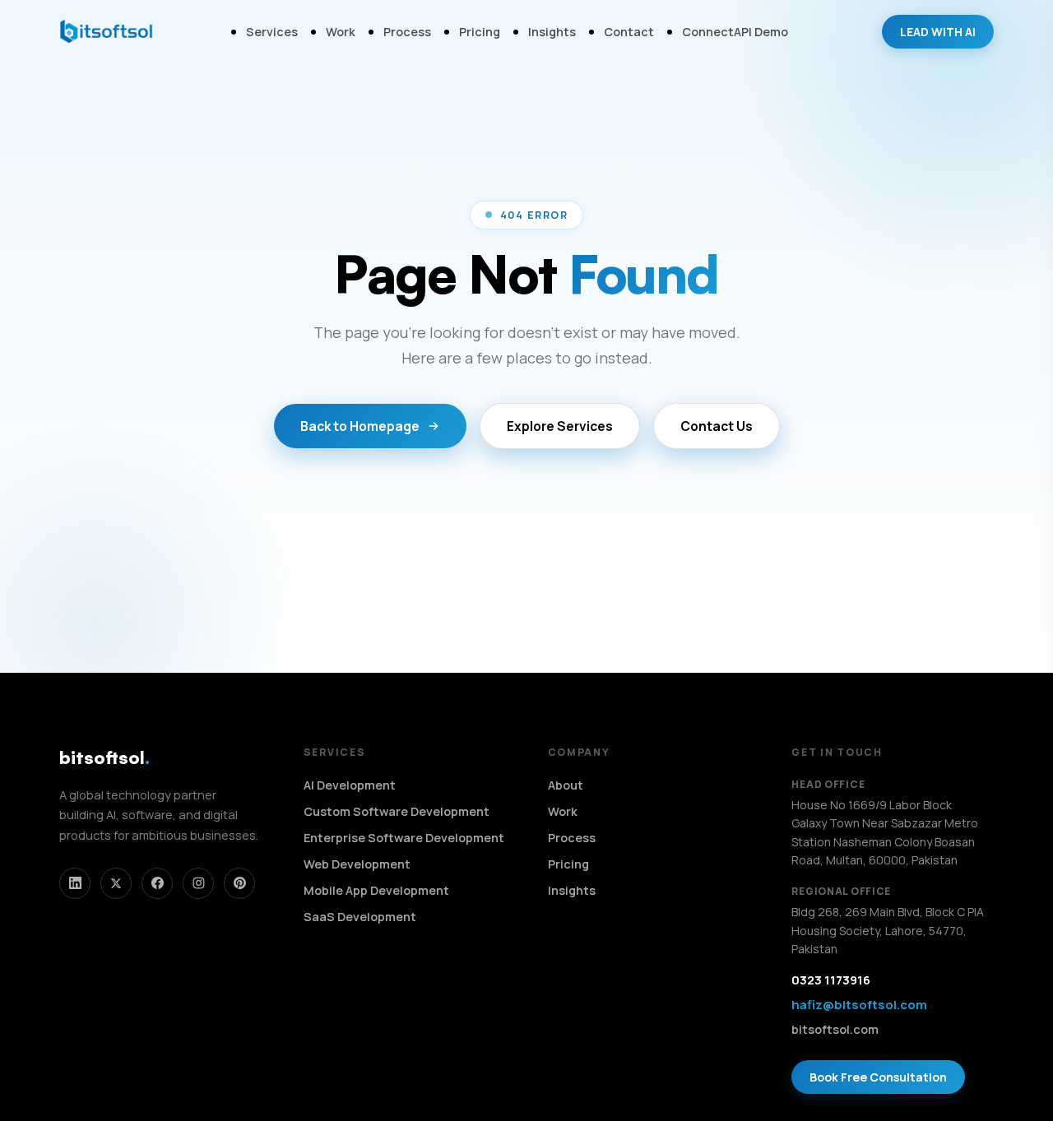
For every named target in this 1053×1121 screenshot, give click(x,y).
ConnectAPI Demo (735, 31)
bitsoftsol (104, 757)
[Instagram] (198, 883)
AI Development (350, 785)
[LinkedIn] (74, 883)
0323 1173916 (830, 980)
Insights (552, 31)
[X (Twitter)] (116, 883)
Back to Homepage (360, 426)
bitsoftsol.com (835, 1029)
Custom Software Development (396, 811)
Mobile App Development (376, 890)
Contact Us (716, 426)
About (565, 785)
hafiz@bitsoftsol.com (859, 1004)
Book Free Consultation (878, 1077)
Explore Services (560, 426)
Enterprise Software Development (404, 837)
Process (407, 31)
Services (272, 31)
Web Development (357, 864)
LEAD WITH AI (938, 31)
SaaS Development (360, 916)
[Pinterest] (239, 883)
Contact (629, 31)
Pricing (479, 31)
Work (340, 31)
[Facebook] (157, 883)
